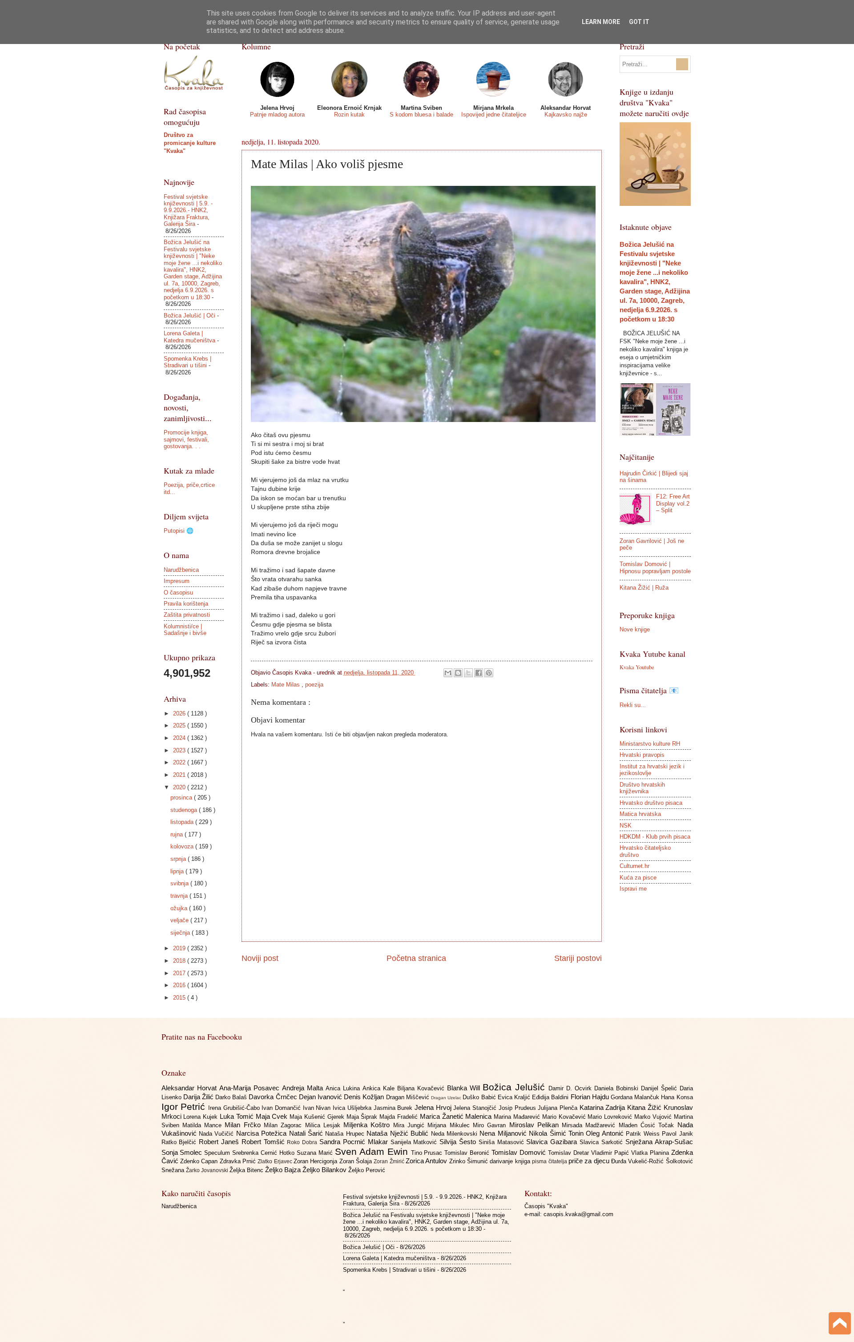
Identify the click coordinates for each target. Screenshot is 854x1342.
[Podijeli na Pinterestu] (488, 672)
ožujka (179, 908)
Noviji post (260, 958)
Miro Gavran (491, 1125)
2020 (180, 787)
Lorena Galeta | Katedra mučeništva (189, 336)
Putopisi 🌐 (178, 530)
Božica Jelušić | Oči (189, 315)
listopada (182, 822)
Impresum (176, 581)
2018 (180, 960)
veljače (180, 920)
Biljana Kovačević (422, 1088)
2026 (180, 713)
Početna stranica (416, 958)
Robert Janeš (220, 1141)
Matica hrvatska (640, 814)
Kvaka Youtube (637, 667)
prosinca (182, 797)
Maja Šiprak (363, 1116)
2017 (180, 973)
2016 (180, 985)
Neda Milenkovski (455, 1133)
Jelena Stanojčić (475, 1108)
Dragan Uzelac (447, 1097)
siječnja (181, 932)
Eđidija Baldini (551, 1097)
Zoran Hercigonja (316, 1161)
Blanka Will (465, 1088)
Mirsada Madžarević (590, 1125)
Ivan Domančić (282, 1108)
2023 (180, 750)
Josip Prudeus (518, 1108)
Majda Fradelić (399, 1116)
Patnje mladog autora (277, 114)
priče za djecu (589, 1161)
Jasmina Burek (394, 1108)
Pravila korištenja (186, 603)
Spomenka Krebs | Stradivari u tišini (187, 362)
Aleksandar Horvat (190, 1088)
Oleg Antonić (606, 1133)
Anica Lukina (344, 1088)
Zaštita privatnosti (187, 614)
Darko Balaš (232, 1097)
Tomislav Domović (519, 1152)
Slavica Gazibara (553, 1141)
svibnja (180, 883)
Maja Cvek (273, 1116)
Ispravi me (633, 888)
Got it (639, 21)
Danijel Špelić (660, 1088)
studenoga (184, 810)
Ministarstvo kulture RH (650, 743)
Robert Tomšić (264, 1141)
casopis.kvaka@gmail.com (578, 1214)
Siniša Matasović (503, 1142)
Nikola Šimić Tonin (557, 1133)
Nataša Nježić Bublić (399, 1133)
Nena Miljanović (504, 1133)
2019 (180, 948)
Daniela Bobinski (617, 1088)
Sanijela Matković (415, 1142)
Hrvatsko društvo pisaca (651, 803)
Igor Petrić (184, 1106)
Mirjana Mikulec (450, 1125)
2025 (180, 725)
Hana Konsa (677, 1097)
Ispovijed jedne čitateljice (493, 114)
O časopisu (178, 592)
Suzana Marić (316, 1152)
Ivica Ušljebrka (353, 1108)
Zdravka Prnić (239, 1161)
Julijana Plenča (558, 1108)
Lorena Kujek (201, 1116)
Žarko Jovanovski (208, 1170)
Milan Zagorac (284, 1125)
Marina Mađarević (518, 1116)
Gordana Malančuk (636, 1097)
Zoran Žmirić (390, 1161)
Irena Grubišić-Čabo (235, 1108)
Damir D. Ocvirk (571, 1088)
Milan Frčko (244, 1125)
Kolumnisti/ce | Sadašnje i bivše (185, 629)
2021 (180, 774)
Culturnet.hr (634, 866)
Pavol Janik (677, 1133)
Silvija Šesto (459, 1141)
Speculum (218, 1152)
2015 (180, 997)
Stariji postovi (578, 958)
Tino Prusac (428, 1152)
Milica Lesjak (324, 1125)
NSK (626, 825)
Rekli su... (633, 705)
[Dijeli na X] (468, 672)
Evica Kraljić (515, 1097)
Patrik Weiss (644, 1133)
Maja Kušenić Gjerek (318, 1116)
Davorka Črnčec (273, 1097)
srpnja (179, 859)
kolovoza (182, 846)
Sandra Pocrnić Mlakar (354, 1141)
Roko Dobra (303, 1142)
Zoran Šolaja (356, 1161)
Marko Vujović (654, 1116)
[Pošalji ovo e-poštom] (447, 672)
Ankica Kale (380, 1088)
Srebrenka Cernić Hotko (264, 1152)
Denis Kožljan (365, 1097)
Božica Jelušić (515, 1087)
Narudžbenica (181, 570)
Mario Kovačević (565, 1116)
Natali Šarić (307, 1133)
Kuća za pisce (638, 877)
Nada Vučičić (217, 1133)
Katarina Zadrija (603, 1107)
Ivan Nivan (318, 1108)
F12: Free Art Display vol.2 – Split (673, 503)
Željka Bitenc (247, 1170)
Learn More (601, 21)
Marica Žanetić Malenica (457, 1116)
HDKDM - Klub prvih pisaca (655, 836)
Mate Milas (286, 684)
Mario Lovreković (611, 1116)
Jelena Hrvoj (434, 1107)
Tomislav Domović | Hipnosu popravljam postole (655, 567)
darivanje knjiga (511, 1161)
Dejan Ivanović (321, 1097)
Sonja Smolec (183, 1152)
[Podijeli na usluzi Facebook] (478, 672)
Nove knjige (635, 629)
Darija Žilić (199, 1097)
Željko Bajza (283, 1169)
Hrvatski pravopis (642, 754)
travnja (179, 895)
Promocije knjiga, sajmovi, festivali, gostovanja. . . (186, 439)
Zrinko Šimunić (469, 1161)
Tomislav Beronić (467, 1152)
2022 (180, 762)
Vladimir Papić (611, 1152)
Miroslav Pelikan (535, 1125)
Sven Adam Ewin (373, 1151)
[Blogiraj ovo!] (458, 672)
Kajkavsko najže (565, 114)
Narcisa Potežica (262, 1133)
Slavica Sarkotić (602, 1142)
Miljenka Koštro (368, 1125)
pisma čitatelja (550, 1161)
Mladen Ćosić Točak (648, 1125)
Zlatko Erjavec (276, 1161)
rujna (177, 834)
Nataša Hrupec (346, 1133)
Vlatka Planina (651, 1152)
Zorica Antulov (427, 1161)
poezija (314, 684)
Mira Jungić (410, 1125)
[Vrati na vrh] (840, 1324)
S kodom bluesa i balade (421, 114)
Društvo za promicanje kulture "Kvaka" (190, 143)
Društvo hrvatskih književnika (642, 788)
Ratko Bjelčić (180, 1142)
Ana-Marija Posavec (250, 1088)
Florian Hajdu (591, 1097)
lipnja (177, 871)
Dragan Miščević (408, 1097)
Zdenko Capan (200, 1161)
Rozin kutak (349, 114)
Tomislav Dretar (569, 1152)
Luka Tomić (238, 1116)
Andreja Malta (304, 1088)
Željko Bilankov (325, 1169)
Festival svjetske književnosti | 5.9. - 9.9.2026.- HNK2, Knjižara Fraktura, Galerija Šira (188, 210)
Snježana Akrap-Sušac (659, 1141)
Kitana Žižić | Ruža (644, 587)
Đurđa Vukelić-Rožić (638, 1161)
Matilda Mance (203, 1125)
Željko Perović (366, 1170)
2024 (180, 738)
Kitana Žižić (645, 1107)
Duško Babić (480, 1097)
